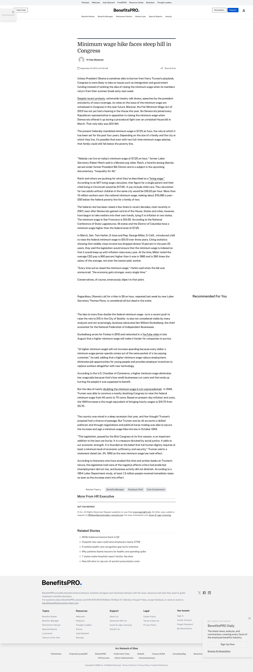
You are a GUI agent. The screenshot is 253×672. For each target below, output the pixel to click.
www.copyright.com (142, 512)
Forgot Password (185, 624)
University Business (147, 658)
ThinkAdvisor (56, 654)
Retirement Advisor (51, 625)
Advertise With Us (118, 621)
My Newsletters (184, 628)
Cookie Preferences (159, 665)
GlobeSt (140, 654)
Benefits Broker (49, 616)
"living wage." (157, 178)
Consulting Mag (179, 654)
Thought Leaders (164, 2)
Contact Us (115, 629)
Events (79, 629)
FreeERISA (122, 2)
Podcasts (85, 2)
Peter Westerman (96, 60)
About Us (114, 616)
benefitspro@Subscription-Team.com (60, 603)
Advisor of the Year (51, 637)
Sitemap (80, 637)
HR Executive (104, 658)
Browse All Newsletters (219, 651)
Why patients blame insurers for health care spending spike (114, 551)
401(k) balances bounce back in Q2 (100, 537)
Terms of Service (151, 621)
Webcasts (96, 2)
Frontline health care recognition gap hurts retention (110, 546)
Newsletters (219, 10)
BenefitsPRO (100, 654)
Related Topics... (94, 489)
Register (233, 10)
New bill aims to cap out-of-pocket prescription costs (111, 561)
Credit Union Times (122, 654)
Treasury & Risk (158, 654)
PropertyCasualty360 (78, 654)
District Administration (124, 658)
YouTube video (150, 334)
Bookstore (150, 2)
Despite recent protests (91, 98)
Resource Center (136, 2)
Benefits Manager (50, 621)
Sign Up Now (228, 644)
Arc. (102, 665)
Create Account (184, 620)
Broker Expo (20, 10)
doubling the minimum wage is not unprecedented (132, 389)
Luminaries (47, 633)
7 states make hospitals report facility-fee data (107, 556)
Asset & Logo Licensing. (160, 515)
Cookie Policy (149, 616)
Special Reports (49, 629)
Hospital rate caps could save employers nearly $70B (111, 541)
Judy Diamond (109, 2)
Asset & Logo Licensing (121, 625)
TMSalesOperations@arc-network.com (105, 515)
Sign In (180, 616)
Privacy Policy (149, 625)
